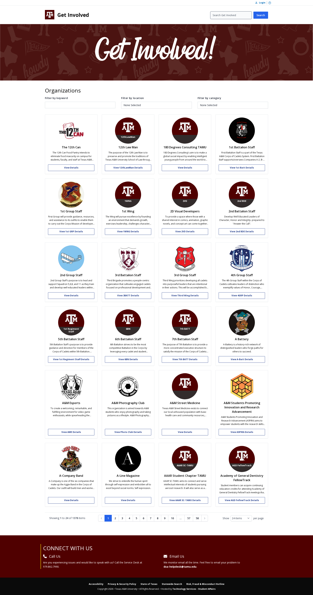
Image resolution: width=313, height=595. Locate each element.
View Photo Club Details (128, 432)
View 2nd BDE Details (242, 231)
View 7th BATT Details (184, 359)
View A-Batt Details (242, 359)
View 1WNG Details (128, 231)
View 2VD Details (185, 231)
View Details (71, 167)
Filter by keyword (56, 98)
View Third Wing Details (185, 295)
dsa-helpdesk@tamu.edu (180, 566)
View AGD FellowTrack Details (242, 500)
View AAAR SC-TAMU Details (185, 500)
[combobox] (156, 105)
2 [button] (115, 518)
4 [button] (129, 518)
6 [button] (143, 518)
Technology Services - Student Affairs (194, 588)
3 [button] (122, 518)
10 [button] (172, 518)
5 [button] (136, 518)
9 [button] (164, 518)
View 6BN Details (128, 359)
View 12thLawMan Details (128, 167)
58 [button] (197, 518)
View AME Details (71, 432)
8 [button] (157, 518)
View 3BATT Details (128, 295)
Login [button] (261, 2)
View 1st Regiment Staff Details (71, 359)
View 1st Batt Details (242, 167)
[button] (204, 518)
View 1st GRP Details (71, 231)
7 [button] (150, 518)
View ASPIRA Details (242, 432)
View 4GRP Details (241, 295)
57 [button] (188, 518)
